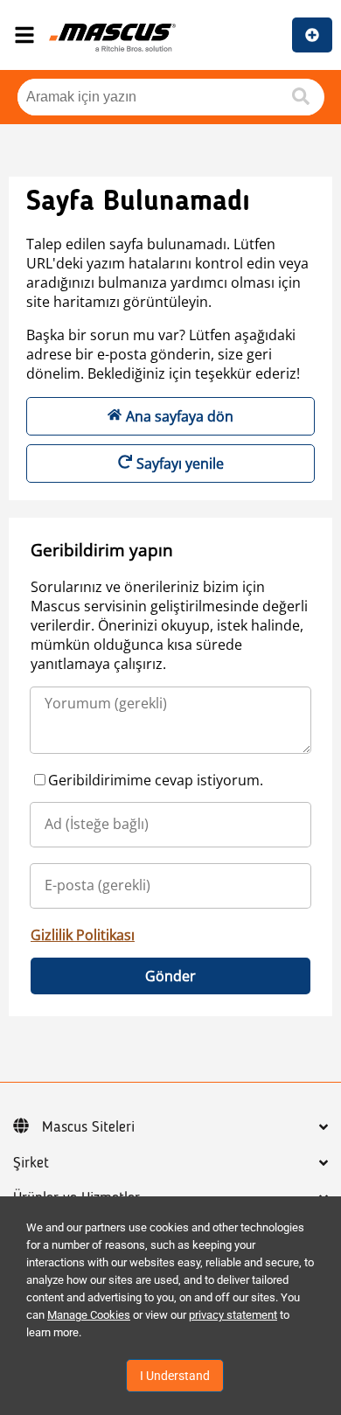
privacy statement (233, 1314)
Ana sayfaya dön (179, 416)
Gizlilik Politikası (83, 934)
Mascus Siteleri (88, 1127)
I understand (175, 1376)
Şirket (31, 1163)
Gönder (170, 976)
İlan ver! (312, 34)
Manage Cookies (88, 1314)
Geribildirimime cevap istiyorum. (155, 780)
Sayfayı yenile (180, 463)
